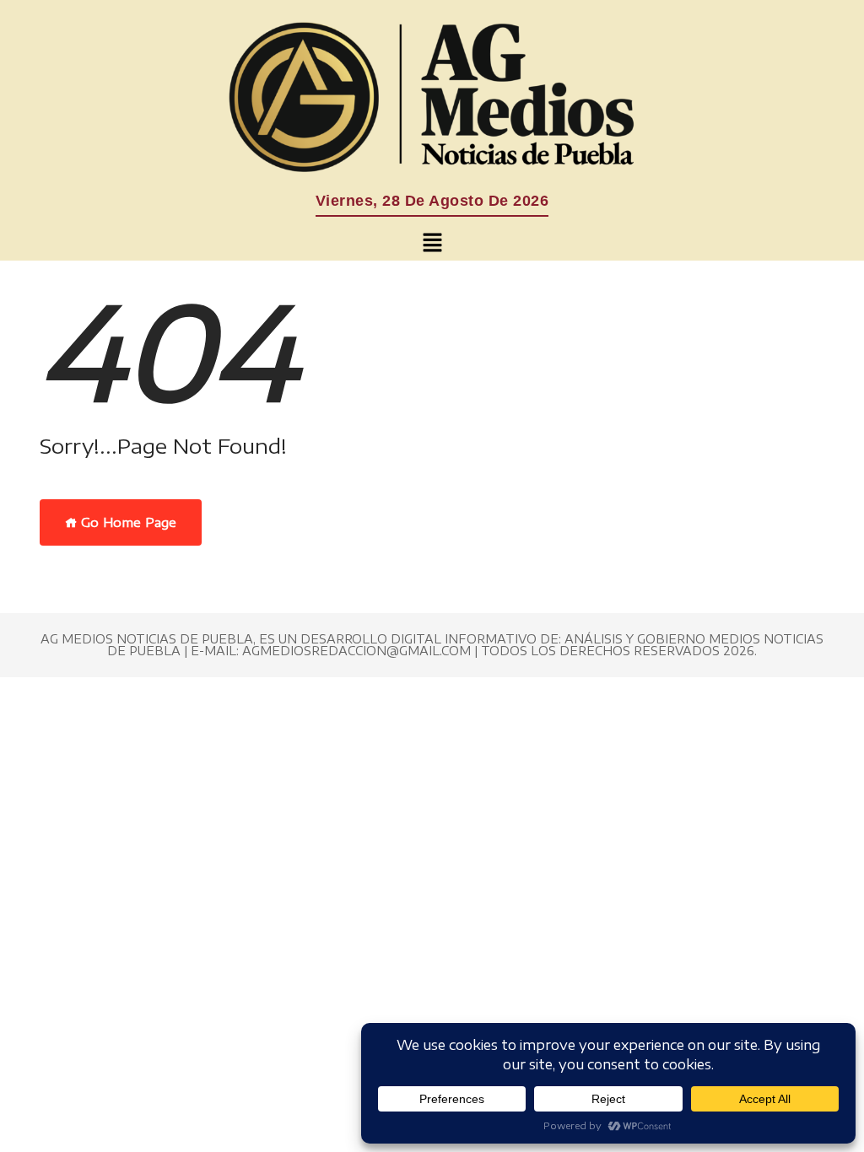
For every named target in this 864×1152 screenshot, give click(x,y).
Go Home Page (127, 522)
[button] (432, 243)
